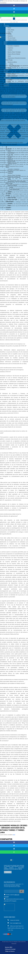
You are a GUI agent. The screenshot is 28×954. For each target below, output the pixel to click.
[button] (14, 5)
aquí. (14, 835)
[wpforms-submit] (21, 891)
